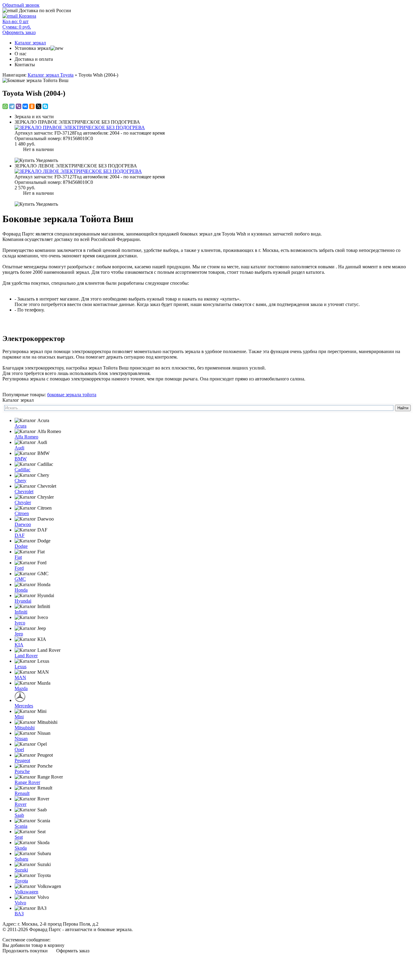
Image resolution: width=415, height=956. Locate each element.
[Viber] (18, 106)
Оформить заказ (72, 950)
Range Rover (27, 782)
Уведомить (46, 160)
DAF (20, 535)
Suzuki (21, 869)
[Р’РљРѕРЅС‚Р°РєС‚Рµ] (25, 106)
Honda (21, 590)
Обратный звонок (20, 5)
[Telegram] (12, 106)
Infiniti (21, 611)
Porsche (22, 771)
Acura (20, 425)
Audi (19, 447)
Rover (20, 804)
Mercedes (24, 705)
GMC (20, 579)
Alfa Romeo (26, 436)
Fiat (18, 557)
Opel (19, 749)
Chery (20, 480)
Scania (21, 826)
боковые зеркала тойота (71, 394)
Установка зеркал (32, 48)
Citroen (22, 513)
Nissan (21, 738)
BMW (21, 458)
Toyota (21, 880)
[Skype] (45, 106)
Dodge (21, 546)
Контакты (25, 64)
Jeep (19, 633)
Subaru (21, 858)
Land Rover (26, 655)
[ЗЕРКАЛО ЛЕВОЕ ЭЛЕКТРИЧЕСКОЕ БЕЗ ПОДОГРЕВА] (214, 171)
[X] (38, 106)
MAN (20, 677)
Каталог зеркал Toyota (51, 74)
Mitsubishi (25, 727)
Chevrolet (24, 491)
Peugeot (22, 760)
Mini (19, 716)
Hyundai (23, 601)
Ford (19, 568)
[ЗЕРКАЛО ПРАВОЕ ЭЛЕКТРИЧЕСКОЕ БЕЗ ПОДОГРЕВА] (214, 127)
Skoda (21, 848)
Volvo (20, 902)
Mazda (21, 688)
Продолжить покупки (25, 950)
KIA (19, 644)
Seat (19, 837)
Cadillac (22, 469)
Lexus (20, 666)
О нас (20, 53)
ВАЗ (19, 913)
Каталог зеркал (30, 42)
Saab (19, 815)
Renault (22, 793)
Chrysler (23, 502)
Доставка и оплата (34, 59)
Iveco (20, 622)
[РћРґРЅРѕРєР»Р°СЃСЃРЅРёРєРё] (32, 106)
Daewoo (23, 524)
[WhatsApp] (5, 106)
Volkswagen (26, 891)
